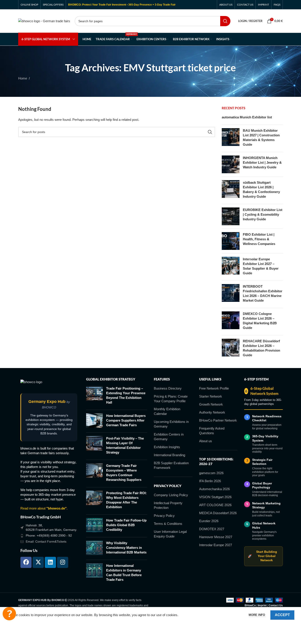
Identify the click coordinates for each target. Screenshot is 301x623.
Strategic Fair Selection (262, 462)
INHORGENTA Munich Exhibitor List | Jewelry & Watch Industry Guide (262, 162)
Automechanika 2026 (214, 489)
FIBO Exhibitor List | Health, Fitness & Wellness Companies (259, 239)
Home (22, 78)
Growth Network (211, 404)
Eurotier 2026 (208, 521)
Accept (282, 615)
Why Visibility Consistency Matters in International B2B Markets (126, 547)
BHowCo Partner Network (218, 420)
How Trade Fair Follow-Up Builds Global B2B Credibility (126, 524)
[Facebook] (26, 562)
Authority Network (212, 412)
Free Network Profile (214, 388)
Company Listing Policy (171, 495)
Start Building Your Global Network (262, 556)
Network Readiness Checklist (266, 418)
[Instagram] (62, 562)
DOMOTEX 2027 (211, 529)
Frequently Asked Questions (211, 430)
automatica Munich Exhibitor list (247, 117)
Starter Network (210, 396)
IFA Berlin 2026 (210, 481)
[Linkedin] (50, 562)
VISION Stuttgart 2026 (215, 497)
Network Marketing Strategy (266, 505)
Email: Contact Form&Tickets (46, 541)
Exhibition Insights (167, 447)
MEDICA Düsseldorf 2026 (218, 513)
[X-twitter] (38, 562)
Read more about (43, 508)
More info (257, 615)
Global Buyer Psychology (262, 485)
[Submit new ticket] (9, 614)
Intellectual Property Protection (168, 505)
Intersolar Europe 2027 (215, 545)
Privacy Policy (164, 516)
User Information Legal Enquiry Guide (170, 534)
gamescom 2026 (211, 473)
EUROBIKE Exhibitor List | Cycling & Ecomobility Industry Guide (262, 214)
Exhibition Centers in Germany (169, 436)
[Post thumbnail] (231, 138)
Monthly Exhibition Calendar (167, 411)
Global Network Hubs (263, 525)
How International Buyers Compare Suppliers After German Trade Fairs (126, 420)
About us (205, 441)
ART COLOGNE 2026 (215, 505)
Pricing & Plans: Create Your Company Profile (171, 398)
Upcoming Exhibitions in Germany (171, 424)
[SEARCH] (225, 21)
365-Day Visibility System (265, 438)
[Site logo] (44, 20)
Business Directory (168, 388)
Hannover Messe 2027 (215, 537)
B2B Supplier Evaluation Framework (171, 465)
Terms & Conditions (168, 523)
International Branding (169, 455)
